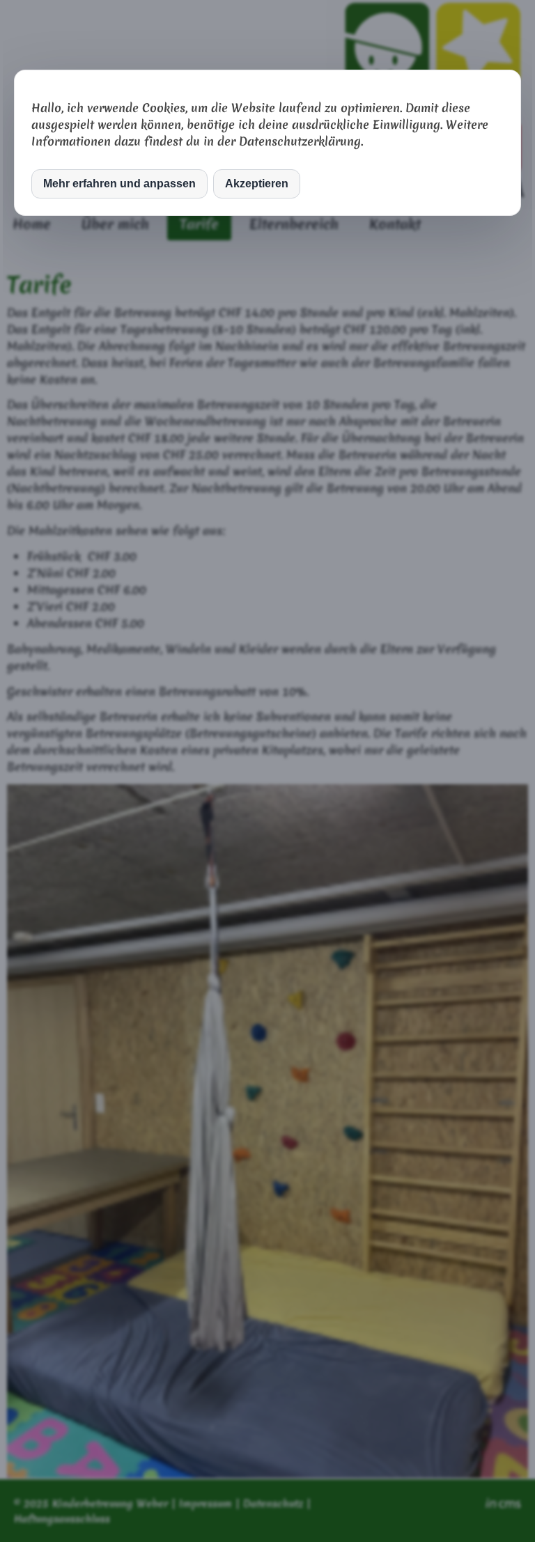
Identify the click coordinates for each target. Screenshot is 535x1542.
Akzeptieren (256, 183)
